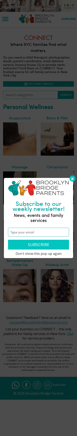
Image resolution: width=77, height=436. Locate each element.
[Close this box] (72, 178)
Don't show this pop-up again (39, 253)
